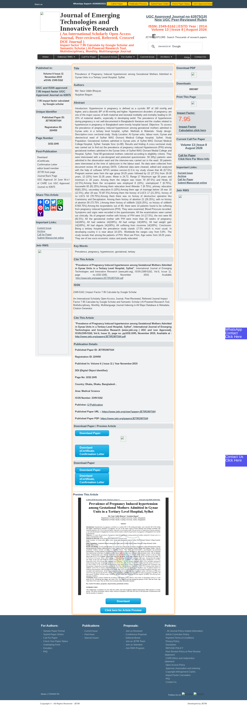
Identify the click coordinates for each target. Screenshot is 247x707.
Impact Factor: (186, 112)
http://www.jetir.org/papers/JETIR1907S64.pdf (99, 278)
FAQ (45, 651)
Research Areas (108, 57)
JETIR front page (46, 172)
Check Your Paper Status (55, 641)
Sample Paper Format (54, 631)
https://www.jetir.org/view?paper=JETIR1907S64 (129, 411)
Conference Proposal (136, 634)
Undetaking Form (51, 644)
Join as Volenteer (134, 644)
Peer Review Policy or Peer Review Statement (183, 653)
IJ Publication (95, 404)
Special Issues (91, 638)
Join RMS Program (135, 648)
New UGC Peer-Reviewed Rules (181, 20)
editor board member (48, 168)
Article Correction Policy (177, 634)
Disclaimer (171, 644)
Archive (41, 231)
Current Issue (147, 57)
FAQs (187, 57)
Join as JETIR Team (135, 641)
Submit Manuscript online (50, 237)
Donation (47, 648)
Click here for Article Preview (123, 610)
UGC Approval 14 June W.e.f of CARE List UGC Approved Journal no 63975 (53, 183)
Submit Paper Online (53, 634)
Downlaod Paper (90, 433)
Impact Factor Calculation (178, 675)
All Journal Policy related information (185, 631)
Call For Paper (89, 57)
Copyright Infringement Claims (180, 672)
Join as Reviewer (134, 631)
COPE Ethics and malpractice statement (180, 660)
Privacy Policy (172, 641)
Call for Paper (44, 234)
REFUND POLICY (174, 648)
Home (45, 57)
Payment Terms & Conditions (180, 638)
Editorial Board (133, 638)
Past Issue (89, 634)
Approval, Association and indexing (183, 668)
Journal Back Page (47, 176)
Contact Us (200, 57)
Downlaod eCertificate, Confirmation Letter (47, 161)
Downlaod (123, 601)
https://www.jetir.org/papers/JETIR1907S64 (124, 418)
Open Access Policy (175, 665)
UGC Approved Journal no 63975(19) (176, 16)
